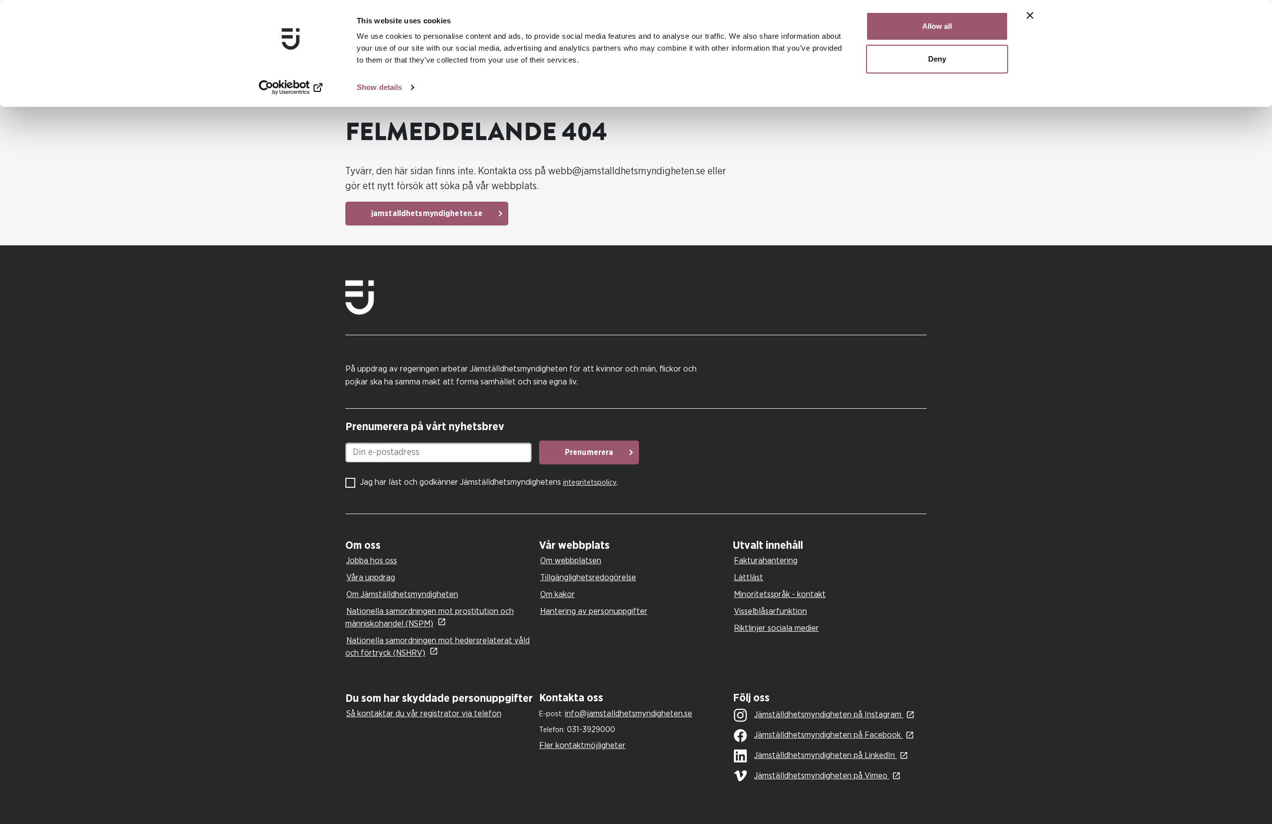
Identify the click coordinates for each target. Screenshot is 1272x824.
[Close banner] (1030, 15)
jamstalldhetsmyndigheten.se (426, 214)
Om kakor (557, 594)
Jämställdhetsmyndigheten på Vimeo (821, 775)
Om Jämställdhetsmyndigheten (402, 594)
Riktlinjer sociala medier (776, 628)
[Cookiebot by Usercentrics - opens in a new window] (290, 87)
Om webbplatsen (570, 560)
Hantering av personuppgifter (593, 611)
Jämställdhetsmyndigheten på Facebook (828, 735)
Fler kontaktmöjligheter (582, 745)
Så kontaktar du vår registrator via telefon (423, 713)
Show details (379, 87)
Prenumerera (589, 452)
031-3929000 (591, 729)
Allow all (937, 26)
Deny (937, 59)
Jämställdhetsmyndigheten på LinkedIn (825, 755)
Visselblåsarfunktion (770, 611)
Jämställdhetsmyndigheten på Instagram (828, 714)
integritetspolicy (590, 482)
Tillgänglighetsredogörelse (588, 577)
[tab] (439, 545)
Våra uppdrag (370, 577)
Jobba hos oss (371, 560)
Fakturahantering (765, 560)
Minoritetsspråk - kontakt (780, 594)
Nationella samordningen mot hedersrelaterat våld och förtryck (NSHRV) (437, 646)
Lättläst (748, 577)
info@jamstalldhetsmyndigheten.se (628, 713)
